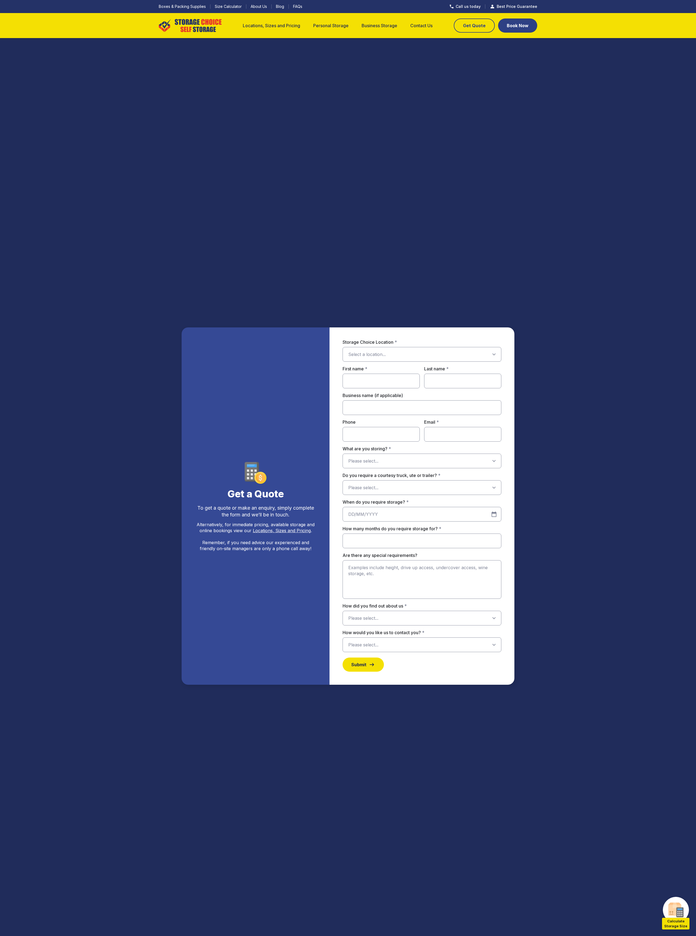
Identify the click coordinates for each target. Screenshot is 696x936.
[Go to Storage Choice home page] (190, 25)
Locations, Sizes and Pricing (282, 530)
